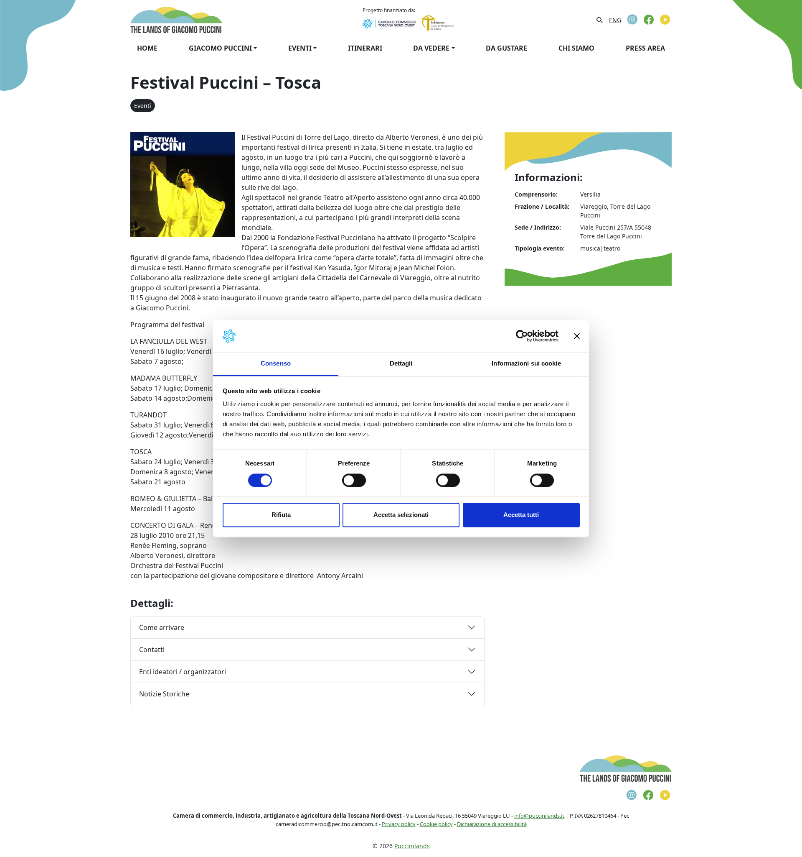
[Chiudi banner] (577, 336)
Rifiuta (281, 515)
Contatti (152, 649)
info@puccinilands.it (539, 815)
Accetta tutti (521, 515)
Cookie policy (436, 824)
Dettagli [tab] (401, 363)
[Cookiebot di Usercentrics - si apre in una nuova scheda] (521, 336)
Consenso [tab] (276, 363)
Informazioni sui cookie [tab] (526, 363)
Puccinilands (412, 846)
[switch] (354, 480)
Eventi (142, 106)
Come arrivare (161, 627)
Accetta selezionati (401, 515)
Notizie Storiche (164, 693)
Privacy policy (399, 824)
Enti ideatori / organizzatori (182, 671)
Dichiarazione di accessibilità (492, 824)
